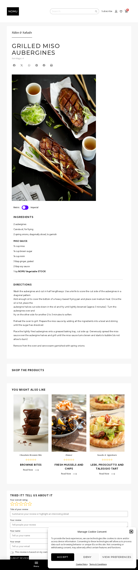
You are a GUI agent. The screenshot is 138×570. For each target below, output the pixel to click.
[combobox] (71, 11)
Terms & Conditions (98, 564)
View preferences (116, 557)
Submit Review (19, 558)
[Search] (96, 11)
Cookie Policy (82, 564)
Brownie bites (31, 464)
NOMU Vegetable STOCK (32, 271)
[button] (131, 531)
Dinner (69, 455)
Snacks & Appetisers (107, 455)
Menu (36, 566)
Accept (62, 557)
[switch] (25, 207)
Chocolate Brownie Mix (31, 455)
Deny (87, 557)
